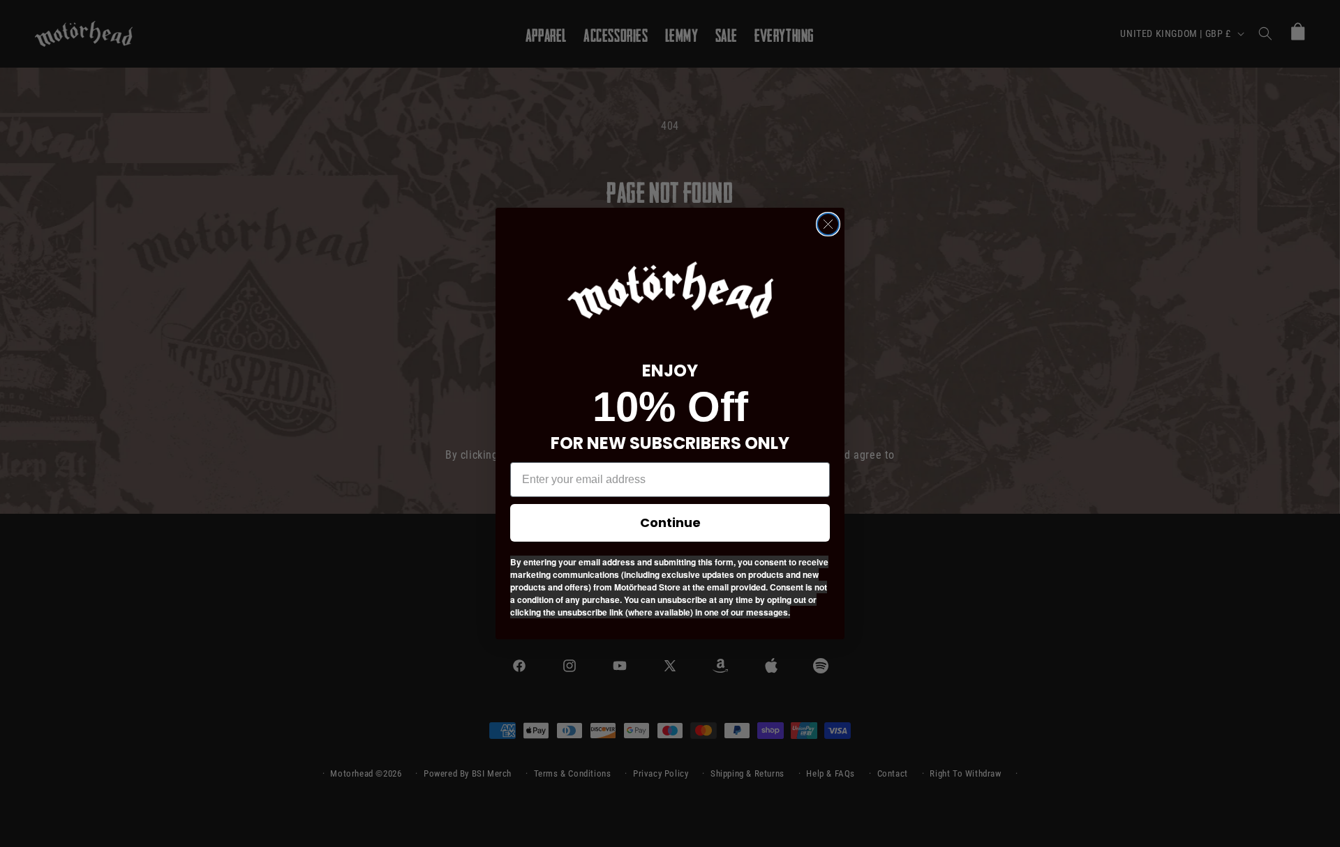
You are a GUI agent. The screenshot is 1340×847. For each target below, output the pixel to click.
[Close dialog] (828, 224)
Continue (670, 522)
